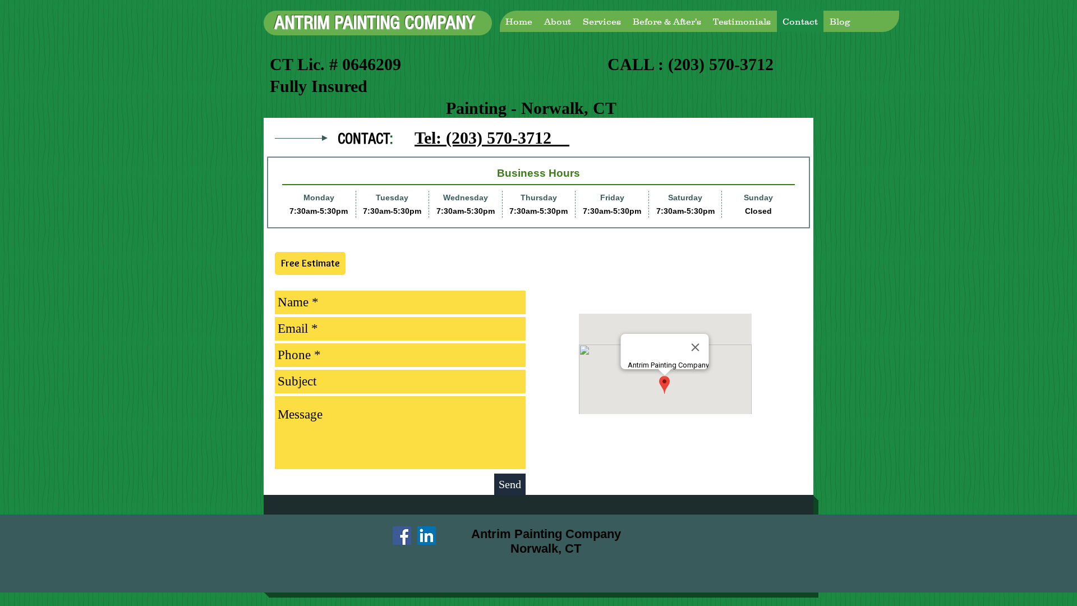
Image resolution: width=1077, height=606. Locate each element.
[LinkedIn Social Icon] (426, 535)
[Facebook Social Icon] (402, 535)
